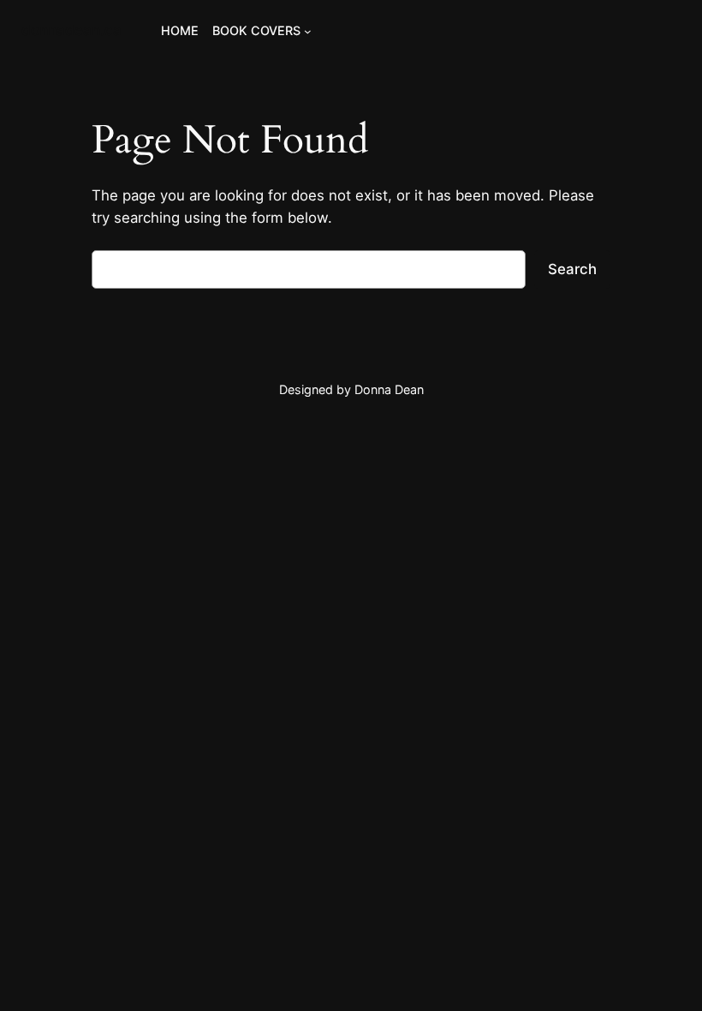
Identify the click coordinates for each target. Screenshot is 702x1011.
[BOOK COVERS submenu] (308, 30)
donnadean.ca (71, 30)
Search (572, 269)
